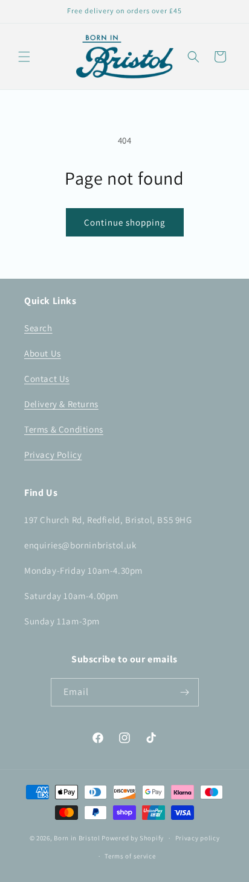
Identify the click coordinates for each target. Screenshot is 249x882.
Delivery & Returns (61, 404)
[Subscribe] (185, 692)
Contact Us (47, 378)
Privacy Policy (53, 454)
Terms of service (130, 856)
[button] (24, 56)
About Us (42, 353)
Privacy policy (197, 838)
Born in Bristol (77, 838)
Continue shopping (125, 222)
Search (38, 328)
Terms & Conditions (63, 429)
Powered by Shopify (133, 838)
